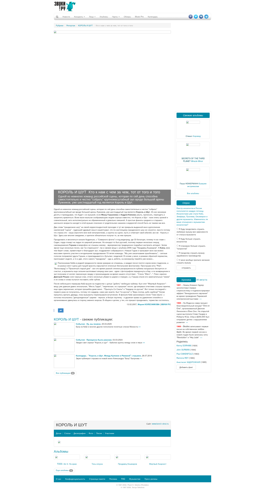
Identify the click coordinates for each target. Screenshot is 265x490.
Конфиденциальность (75, 478)
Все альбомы (193, 193)
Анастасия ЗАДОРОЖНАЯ (188, 362)
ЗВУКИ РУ (165, 304)
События (80, 323)
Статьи (67, 433)
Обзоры (127, 16)
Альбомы (104, 16)
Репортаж (70, 25)
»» (139, 326)
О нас (58, 478)
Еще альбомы (64, 470)
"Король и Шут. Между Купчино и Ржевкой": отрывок (114, 355)
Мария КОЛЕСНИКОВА (149, 304)
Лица (91, 16)
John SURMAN (183, 349)
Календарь (153, 16)
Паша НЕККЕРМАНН (189, 183)
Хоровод (197, 136)
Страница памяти (97, 478)
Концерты (79, 16)
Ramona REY (182, 358)
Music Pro (139, 16)
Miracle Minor (197, 161)
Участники (109, 433)
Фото (91, 433)
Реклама (113, 478)
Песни (99, 433)
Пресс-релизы (151, 478)
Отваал (189, 136)
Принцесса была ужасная (99, 339)
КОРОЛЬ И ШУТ (85, 25)
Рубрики (59, 25)
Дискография (80, 433)
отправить (186, 267)
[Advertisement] (132, 6)
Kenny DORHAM (184, 345)
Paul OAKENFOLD (185, 353)
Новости (66, 16)
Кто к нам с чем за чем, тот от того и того (124, 191)
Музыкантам (134, 478)
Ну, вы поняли (94, 323)
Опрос (186, 203)
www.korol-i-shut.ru (160, 423)
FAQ (123, 478)
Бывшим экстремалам (196, 185)
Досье (58, 433)
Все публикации (65, 373)
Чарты (115, 16)
